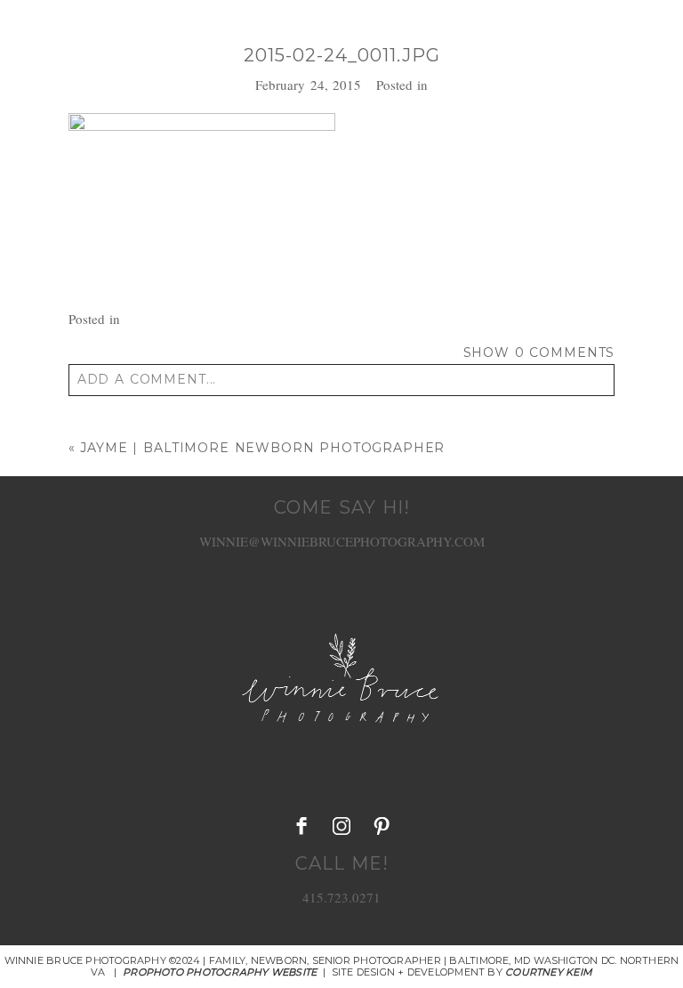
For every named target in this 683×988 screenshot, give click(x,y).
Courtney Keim (548, 972)
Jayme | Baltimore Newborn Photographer (262, 448)
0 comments (539, 352)
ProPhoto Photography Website (220, 972)
